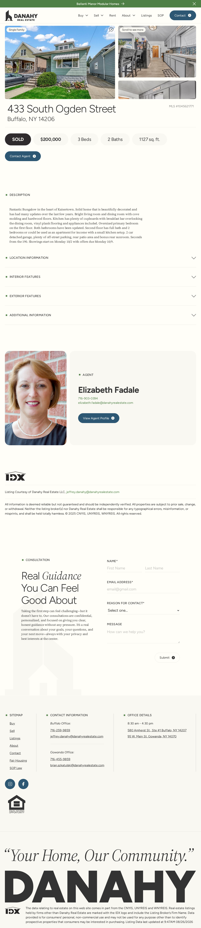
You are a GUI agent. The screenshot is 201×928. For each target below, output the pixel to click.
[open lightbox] (157, 52)
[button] (194, 3)
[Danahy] (100, 887)
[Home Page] (21, 15)
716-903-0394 (88, 398)
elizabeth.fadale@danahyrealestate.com (105, 403)
